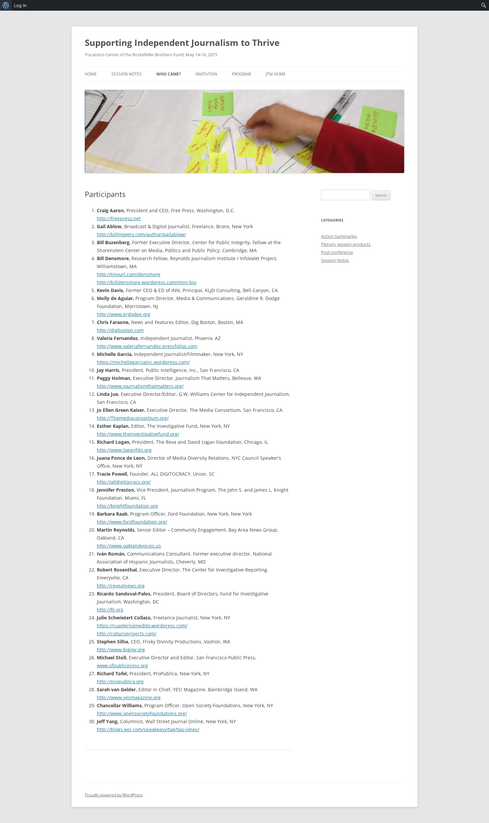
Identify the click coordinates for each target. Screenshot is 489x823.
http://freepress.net (119, 218)
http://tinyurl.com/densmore (128, 274)
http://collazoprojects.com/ (126, 633)
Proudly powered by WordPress (114, 795)
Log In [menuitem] (20, 5)
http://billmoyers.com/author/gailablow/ (141, 234)
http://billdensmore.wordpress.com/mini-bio (146, 282)
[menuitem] (6, 5)
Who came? (168, 74)
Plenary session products (346, 244)
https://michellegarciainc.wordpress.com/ (143, 362)
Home (91, 74)
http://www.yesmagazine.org (129, 697)
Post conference (337, 252)
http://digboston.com (120, 330)
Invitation (206, 74)
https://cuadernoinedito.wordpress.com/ (142, 625)
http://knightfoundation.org (127, 506)
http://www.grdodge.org (123, 314)
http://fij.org (110, 609)
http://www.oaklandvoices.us (129, 546)
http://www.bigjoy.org (121, 649)
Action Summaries (339, 236)
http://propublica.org (120, 681)
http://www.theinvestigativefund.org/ (138, 434)
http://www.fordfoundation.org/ (132, 522)
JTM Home (276, 74)
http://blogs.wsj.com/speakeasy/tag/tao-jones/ (148, 729)
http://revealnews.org (121, 585)
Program (241, 74)
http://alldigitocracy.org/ (124, 482)
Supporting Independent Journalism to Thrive (182, 43)
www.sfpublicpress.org (122, 665)
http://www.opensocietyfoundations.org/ (142, 713)
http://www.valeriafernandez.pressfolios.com (147, 346)
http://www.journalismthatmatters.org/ (140, 386)
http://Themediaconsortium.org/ (133, 418)
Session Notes (126, 74)
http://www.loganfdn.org (124, 450)
